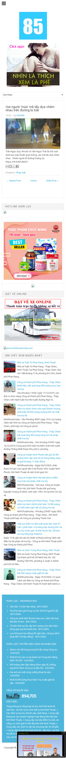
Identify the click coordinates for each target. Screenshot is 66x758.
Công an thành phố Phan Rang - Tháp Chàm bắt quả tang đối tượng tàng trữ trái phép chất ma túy (39, 435)
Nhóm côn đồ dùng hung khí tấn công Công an (33, 649)
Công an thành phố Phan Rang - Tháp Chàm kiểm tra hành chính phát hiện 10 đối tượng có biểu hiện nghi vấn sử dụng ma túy (39, 504)
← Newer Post (14, 180)
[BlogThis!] (10, 166)
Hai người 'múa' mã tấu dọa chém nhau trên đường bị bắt (30, 108)
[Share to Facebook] (17, 166)
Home (33, 180)
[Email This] (7, 166)
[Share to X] (14, 166)
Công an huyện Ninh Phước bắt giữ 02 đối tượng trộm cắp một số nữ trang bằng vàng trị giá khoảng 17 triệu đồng (38, 458)
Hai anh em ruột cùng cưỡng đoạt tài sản (30, 672)
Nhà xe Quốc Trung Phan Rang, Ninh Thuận (38, 550)
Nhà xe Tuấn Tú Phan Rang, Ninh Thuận (36, 362)
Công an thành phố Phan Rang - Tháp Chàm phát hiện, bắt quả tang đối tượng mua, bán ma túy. (39, 385)
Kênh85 (20, 115)
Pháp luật (21, 172)
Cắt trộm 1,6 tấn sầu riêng (22, 606)
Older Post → (52, 180)
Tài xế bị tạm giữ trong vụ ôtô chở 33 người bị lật (34, 610)
